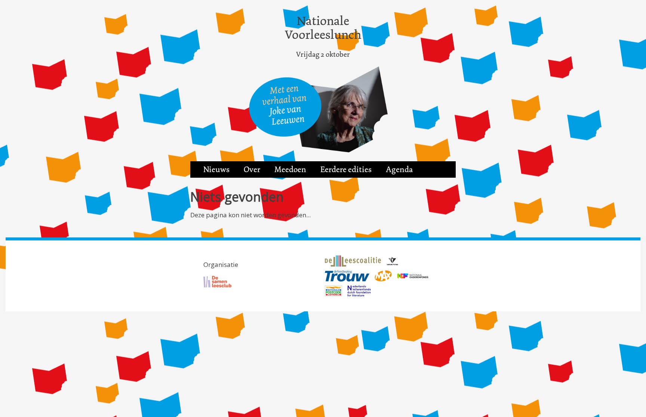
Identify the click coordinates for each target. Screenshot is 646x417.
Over (252, 169)
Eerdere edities (346, 169)
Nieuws (216, 169)
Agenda (399, 169)
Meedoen (290, 169)
